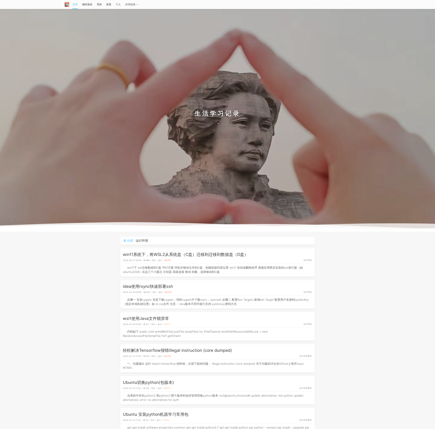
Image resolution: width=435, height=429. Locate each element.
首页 (75, 4)
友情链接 (130, 4)
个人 (118, 4)
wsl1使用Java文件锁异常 (146, 318)
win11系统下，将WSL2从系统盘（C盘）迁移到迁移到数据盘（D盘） (185, 254)
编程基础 (87, 4)
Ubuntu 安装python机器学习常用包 (155, 414)
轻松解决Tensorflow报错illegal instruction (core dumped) (177, 350)
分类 (130, 240)
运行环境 (307, 260)
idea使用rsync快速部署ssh (148, 286)
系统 (99, 4)
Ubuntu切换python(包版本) (148, 382)
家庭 (108, 4)
